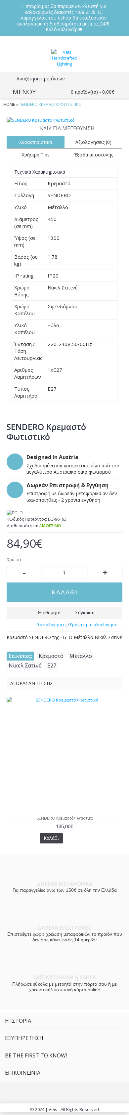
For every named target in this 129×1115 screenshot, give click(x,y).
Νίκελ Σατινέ (25, 665)
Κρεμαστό (51, 656)
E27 (51, 665)
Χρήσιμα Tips (36, 154)
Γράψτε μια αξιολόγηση (93, 624)
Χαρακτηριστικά (35, 142)
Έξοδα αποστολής (93, 154)
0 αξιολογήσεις (51, 624)
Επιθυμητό (49, 612)
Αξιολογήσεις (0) (93, 142)
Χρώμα (14, 559)
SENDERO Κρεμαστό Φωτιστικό (64, 818)
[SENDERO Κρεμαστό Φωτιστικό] (64, 120)
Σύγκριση (85, 612)
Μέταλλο (80, 656)
